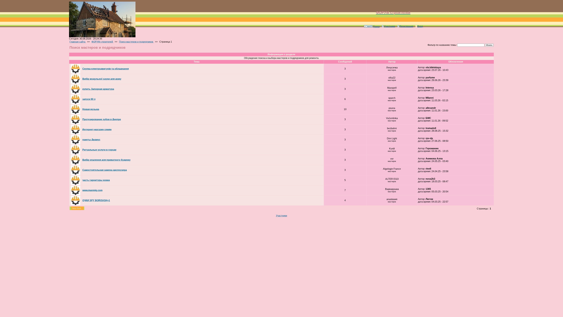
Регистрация (406, 26)
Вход (420, 26)
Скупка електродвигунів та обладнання (105, 69)
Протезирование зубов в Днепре (101, 119)
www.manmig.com (92, 190)
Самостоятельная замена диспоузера (104, 170)
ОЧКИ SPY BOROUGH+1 (96, 200)
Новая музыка (90, 109)
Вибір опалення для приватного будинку (106, 160)
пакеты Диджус (91, 139)
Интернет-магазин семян (97, 129)
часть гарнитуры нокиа (96, 180)
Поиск (376, 26)
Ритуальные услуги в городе (99, 150)
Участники (389, 26)
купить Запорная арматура (98, 89)
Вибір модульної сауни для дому (101, 79)
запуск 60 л (88, 99)
